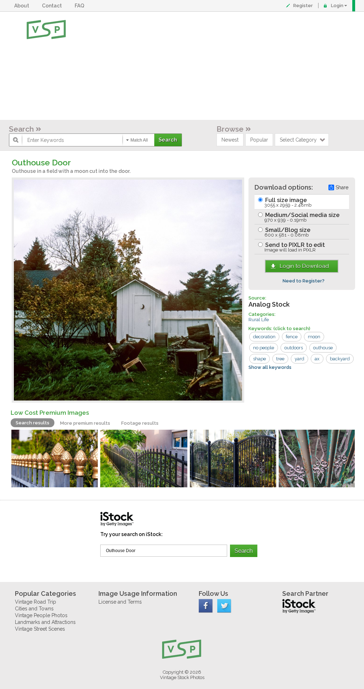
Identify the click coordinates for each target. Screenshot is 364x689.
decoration (264, 336)
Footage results (140, 423)
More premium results (85, 423)
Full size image (287, 202)
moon (314, 336)
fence (292, 336)
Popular (259, 140)
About (22, 6)
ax (317, 358)
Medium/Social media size (301, 217)
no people (263, 347)
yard (299, 358)
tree (280, 358)
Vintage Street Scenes (40, 629)
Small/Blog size (287, 232)
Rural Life (258, 319)
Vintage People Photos (41, 615)
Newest (230, 140)
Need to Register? (304, 280)
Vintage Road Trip (35, 602)
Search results (32, 422)
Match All (139, 140)
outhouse (323, 347)
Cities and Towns (34, 608)
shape (259, 358)
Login (337, 5)
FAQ (80, 6)
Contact (53, 6)
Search (21, 128)
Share (342, 187)
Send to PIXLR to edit (294, 247)
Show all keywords (269, 367)
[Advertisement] (205, 66)
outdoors (293, 347)
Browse (229, 128)
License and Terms (120, 602)
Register (303, 5)
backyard (340, 358)
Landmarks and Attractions (45, 622)
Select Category (298, 140)
